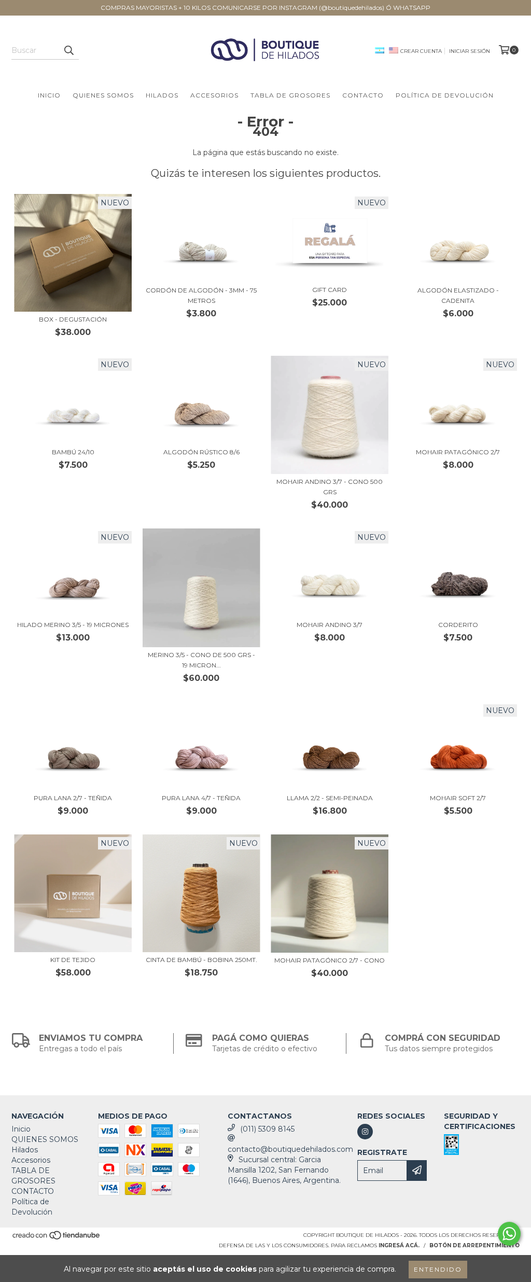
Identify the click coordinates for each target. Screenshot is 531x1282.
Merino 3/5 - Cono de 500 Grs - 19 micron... (201, 660)
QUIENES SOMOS (103, 95)
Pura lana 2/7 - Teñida (73, 798)
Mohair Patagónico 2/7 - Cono (329, 960)
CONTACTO (363, 95)
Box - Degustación (73, 319)
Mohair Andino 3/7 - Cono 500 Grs (329, 487)
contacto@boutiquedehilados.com (290, 1149)
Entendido (438, 1269)
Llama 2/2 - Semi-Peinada (330, 798)
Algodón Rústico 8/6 (201, 452)
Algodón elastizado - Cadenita (458, 295)
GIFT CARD (329, 290)
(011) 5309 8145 (267, 1129)
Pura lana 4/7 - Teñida (201, 798)
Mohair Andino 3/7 (329, 625)
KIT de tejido (72, 960)
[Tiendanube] (56, 1238)
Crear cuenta (421, 51)
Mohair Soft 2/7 (458, 798)
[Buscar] (68, 50)
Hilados (162, 95)
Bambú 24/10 (73, 452)
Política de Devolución (445, 95)
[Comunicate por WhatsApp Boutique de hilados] (509, 1234)
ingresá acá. (399, 1245)
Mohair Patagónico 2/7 (458, 452)
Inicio (49, 95)
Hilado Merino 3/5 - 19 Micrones (73, 625)
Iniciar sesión (469, 51)
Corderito (458, 625)
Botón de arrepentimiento (474, 1245)
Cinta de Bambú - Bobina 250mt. (201, 960)
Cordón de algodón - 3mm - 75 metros (201, 295)
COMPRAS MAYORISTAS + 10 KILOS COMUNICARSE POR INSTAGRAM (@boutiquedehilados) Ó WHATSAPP (265, 7)
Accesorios (214, 95)
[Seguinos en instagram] (365, 1131)
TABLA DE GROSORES (290, 95)
